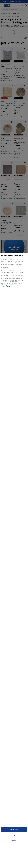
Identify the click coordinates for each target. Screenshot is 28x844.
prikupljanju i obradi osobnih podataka (11, 285)
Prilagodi (14, 835)
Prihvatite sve (14, 829)
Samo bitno (14, 840)
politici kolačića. (8, 286)
